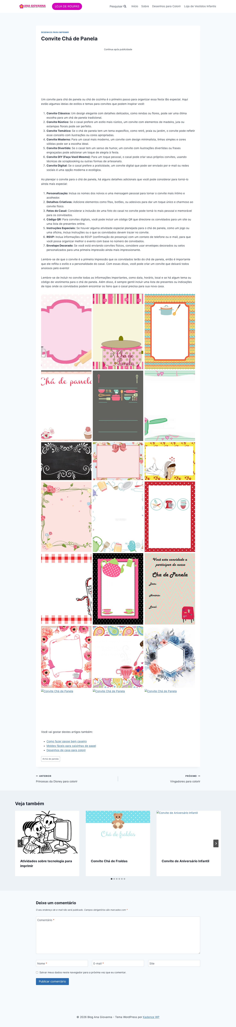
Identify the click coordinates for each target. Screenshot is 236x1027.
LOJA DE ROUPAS (67, 6)
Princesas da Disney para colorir (56, 779)
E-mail (98, 963)
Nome (42, 963)
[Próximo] (216, 843)
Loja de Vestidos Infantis (200, 6)
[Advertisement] (118, 73)
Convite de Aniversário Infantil (185, 861)
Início (134, 6)
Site (151, 963)
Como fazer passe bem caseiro (67, 741)
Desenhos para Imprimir (55, 32)
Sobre (145, 6)
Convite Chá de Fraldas (109, 861)
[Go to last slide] (20, 843)
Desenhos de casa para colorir (66, 750)
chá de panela (51, 759)
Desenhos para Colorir (166, 6)
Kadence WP (151, 1017)
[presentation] (47, 832)
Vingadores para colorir (185, 779)
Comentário (45, 920)
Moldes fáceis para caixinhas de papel (71, 745)
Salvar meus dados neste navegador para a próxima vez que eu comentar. (82, 972)
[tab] (111, 879)
